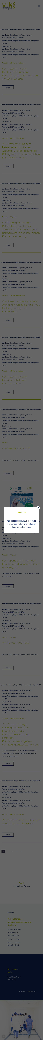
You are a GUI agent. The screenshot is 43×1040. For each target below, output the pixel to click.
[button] (3, 1036)
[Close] (38, 508)
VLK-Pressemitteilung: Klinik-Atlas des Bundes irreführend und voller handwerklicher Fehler (21, 524)
